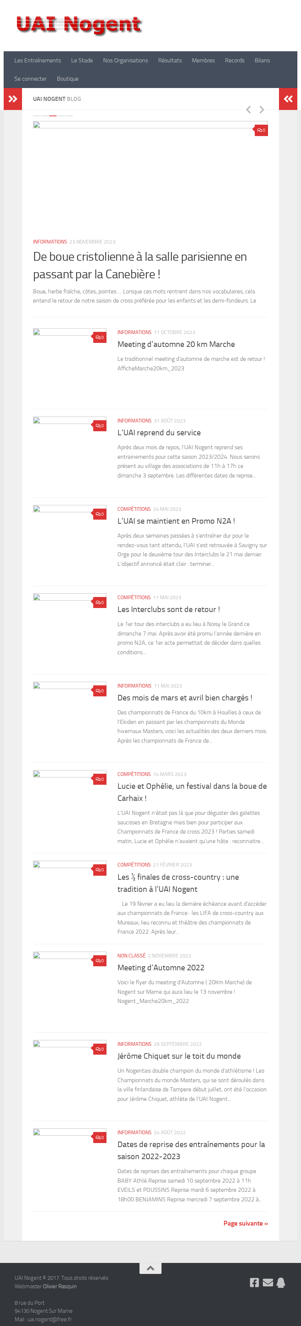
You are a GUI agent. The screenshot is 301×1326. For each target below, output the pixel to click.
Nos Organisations (125, 60)
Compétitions (134, 518)
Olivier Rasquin (60, 1295)
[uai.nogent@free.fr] (268, 1292)
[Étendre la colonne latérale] (13, 99)
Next (261, 109)
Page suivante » (246, 1232)
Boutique (68, 78)
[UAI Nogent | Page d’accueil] (79, 26)
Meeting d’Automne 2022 (160, 977)
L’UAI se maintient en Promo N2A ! (176, 530)
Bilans (262, 60)
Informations (50, 242)
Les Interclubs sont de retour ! (168, 618)
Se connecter (30, 78)
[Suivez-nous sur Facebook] (255, 1292)
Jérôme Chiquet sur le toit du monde (179, 1065)
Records (234, 60)
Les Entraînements (37, 60)
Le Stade (82, 60)
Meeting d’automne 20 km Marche (176, 353)
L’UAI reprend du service (159, 442)
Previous (248, 109)
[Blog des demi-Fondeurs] (281, 1292)
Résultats (170, 60)
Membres (203, 60)
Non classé (131, 965)
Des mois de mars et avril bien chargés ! (184, 707)
